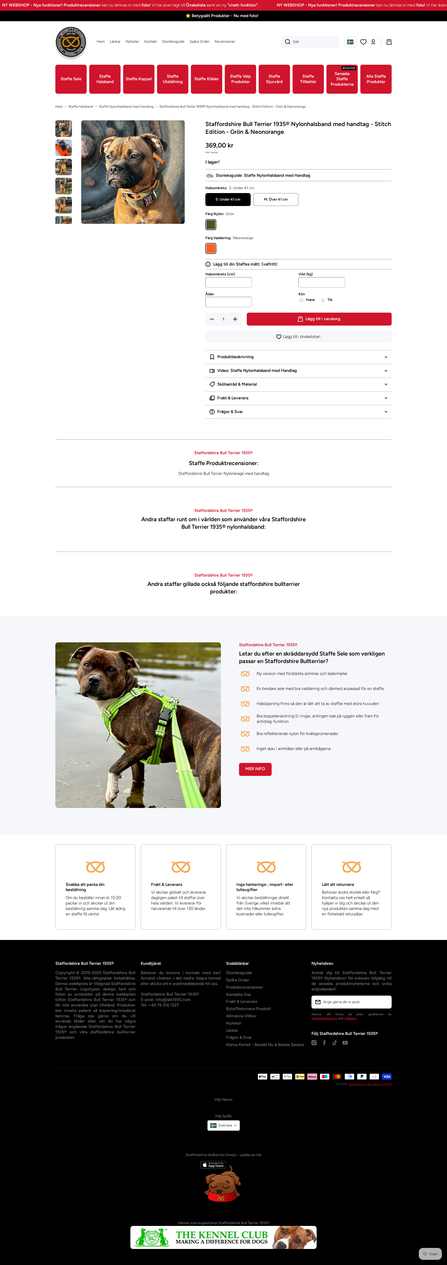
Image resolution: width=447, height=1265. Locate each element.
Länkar (232, 1030)
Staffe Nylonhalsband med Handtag (126, 106)
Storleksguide (239, 972)
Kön (302, 294)
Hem (59, 106)
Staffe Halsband (80, 106)
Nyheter (234, 1023)
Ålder (209, 294)
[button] (350, 42)
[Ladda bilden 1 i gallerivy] (63, 128)
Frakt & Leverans (241, 1001)
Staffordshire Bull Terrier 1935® (370, 1084)
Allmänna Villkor (241, 1015)
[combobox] (310, 41)
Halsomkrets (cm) (220, 274)
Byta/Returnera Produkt (248, 1008)
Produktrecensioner (244, 987)
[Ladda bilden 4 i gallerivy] (63, 186)
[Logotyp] (70, 41)
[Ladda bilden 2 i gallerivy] (63, 147)
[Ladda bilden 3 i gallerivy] (63, 167)
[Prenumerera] (385, 1002)
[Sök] (285, 41)
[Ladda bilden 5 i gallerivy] (63, 205)
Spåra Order (237, 979)
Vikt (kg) (306, 274)
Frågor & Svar (239, 1037)
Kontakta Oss (238, 994)
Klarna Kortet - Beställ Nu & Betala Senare (265, 1044)
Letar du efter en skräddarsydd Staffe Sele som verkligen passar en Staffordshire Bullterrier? (312, 657)
